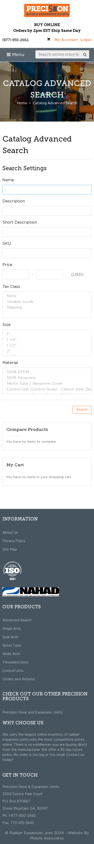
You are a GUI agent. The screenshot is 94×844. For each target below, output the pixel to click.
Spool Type (11, 645)
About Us (10, 532)
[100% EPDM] (47, 372)
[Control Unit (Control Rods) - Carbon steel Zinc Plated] (47, 389)
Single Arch (11, 628)
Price (7, 265)
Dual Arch (10, 637)
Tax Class (11, 287)
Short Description (19, 222)
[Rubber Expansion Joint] (47, 10)
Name (8, 180)
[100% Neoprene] (47, 378)
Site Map (9, 549)
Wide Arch (11, 654)
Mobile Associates (47, 838)
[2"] (47, 351)
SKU (6, 244)
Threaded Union (15, 662)
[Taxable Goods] (47, 302)
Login (86, 40)
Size (6, 325)
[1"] (47, 334)
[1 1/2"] (47, 346)
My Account (66, 40)
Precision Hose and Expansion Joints (32, 712)
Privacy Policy (13, 541)
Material (10, 363)
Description (13, 201)
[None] (47, 296)
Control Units (13, 671)
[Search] (85, 54)
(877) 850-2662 (15, 40)
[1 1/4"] (47, 340)
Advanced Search (17, 620)
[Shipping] (47, 308)
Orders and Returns (18, 679)
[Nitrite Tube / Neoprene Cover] (47, 384)
